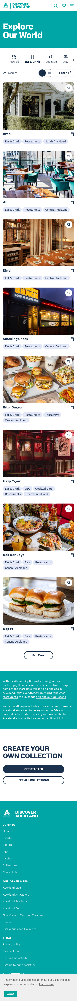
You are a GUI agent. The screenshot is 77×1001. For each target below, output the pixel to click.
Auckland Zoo (11, 908)
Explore (8, 845)
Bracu (8, 134)
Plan (5, 852)
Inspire (7, 858)
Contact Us (10, 872)
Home (6, 831)
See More (38, 655)
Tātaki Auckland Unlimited (20, 929)
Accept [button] (10, 993)
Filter (63, 73)
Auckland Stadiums (15, 901)
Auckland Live (12, 888)
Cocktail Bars (43, 488)
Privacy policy (12, 944)
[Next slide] (73, 60)
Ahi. (6, 202)
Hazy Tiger (12, 481)
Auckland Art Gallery (16, 894)
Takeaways (52, 414)
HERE (60, 718)
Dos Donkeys (13, 555)
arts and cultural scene (51, 696)
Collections (10, 865)
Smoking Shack (15, 339)
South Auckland (55, 141)
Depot (8, 629)
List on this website (15, 958)
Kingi (7, 271)
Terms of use (11, 951)
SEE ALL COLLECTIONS (34, 780)
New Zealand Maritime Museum (23, 915)
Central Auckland (56, 209)
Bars (27, 488)
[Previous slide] (3, 60)
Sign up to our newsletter (19, 965)
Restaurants (32, 141)
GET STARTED (33, 769)
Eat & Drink (12, 141)
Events (7, 838)
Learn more (46, 984)
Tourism (8, 922)
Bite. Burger (13, 407)
